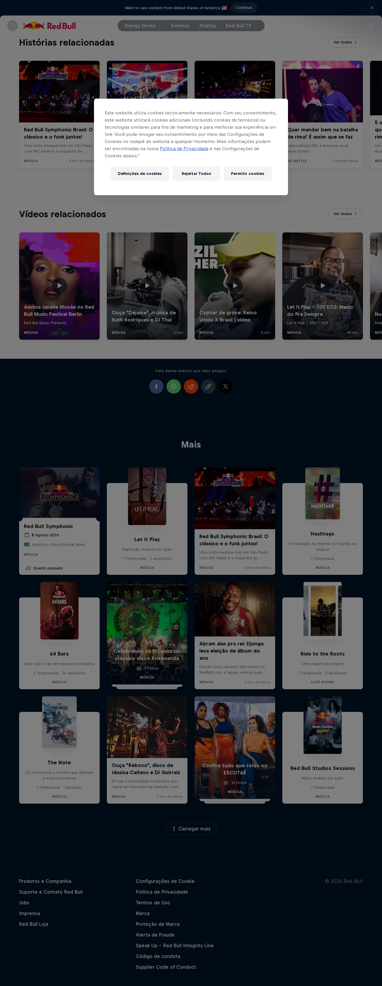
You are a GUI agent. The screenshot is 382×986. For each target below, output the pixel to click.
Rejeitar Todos (196, 173)
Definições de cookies (140, 173)
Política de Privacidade (184, 148)
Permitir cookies (247, 173)
